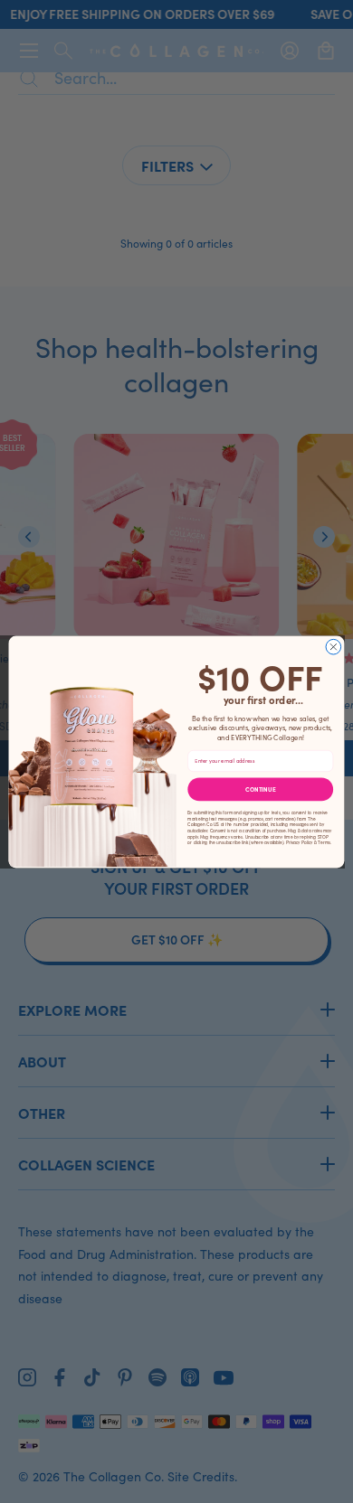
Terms (323, 842)
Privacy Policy (299, 842)
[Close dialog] (333, 646)
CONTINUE (260, 789)
